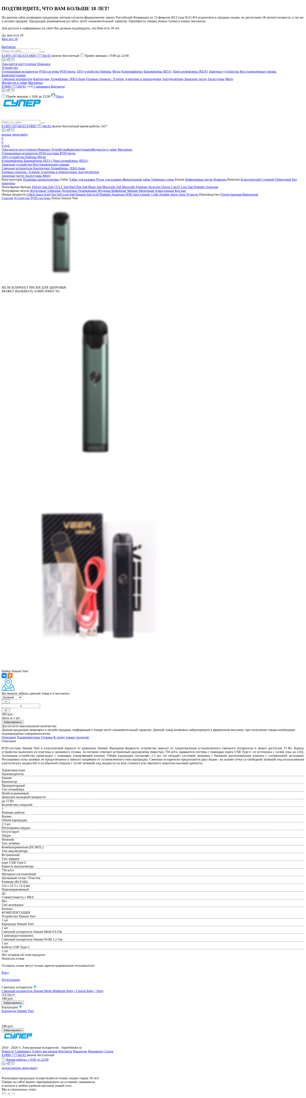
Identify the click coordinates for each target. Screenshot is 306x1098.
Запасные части (195, 79)
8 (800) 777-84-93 (39, 55)
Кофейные (119, 190)
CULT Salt (61, 187)
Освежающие (88, 190)
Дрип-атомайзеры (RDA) (190, 71)
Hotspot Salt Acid (87, 194)
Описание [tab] (9, 737)
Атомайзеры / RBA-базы (67, 79)
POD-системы (49, 71)
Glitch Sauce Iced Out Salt (44, 194)
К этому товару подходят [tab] (71, 737)
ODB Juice (132, 194)
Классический (251, 179)
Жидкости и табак (14, 82)
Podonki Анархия (206, 187)
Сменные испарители (17, 79)
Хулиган (192, 194)
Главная (7, 198)
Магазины (35, 82)
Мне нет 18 (10, 39)
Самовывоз (42, 86)
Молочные (147, 190)
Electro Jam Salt (43, 187)
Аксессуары (215, 79)
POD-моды (68, 71)
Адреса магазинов (44, 1051)
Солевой (268, 179)
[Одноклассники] (9, 675)
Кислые (180, 190)
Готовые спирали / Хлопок (105, 79)
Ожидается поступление (19, 64)
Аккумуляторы (172, 79)
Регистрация (11, 979)
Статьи (108, 1051)
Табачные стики (163, 179)
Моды (116, 71)
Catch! (176, 187)
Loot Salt (187, 187)
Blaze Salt (95, 187)
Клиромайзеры (132, 71)
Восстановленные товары (258, 71)
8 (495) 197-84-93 (14, 55)
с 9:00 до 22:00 (27, 1059)
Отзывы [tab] (47, 737)
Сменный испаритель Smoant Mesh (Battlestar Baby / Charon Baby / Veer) (52, 991)
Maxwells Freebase (135, 187)
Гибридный (283, 179)
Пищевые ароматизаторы (41, 179)
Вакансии (80, 1051)
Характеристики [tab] (28, 737)
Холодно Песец (159, 187)
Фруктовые (38, 190)
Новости (8, 1051)
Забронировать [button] (12, 722)
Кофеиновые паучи (199, 179)
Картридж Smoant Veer (18, 1011)
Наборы (105, 71)
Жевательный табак (136, 179)
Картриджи (41, 79)
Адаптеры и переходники (143, 79)
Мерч (229, 79)
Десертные (70, 190)
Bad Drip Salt (78, 187)
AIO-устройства (87, 71)
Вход (5, 972)
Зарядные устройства (224, 71)
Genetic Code (149, 194)
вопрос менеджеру (15, 134)
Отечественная (231, 194)
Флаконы (220, 179)
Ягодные (104, 190)
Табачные (54, 190)
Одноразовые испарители (20, 71)
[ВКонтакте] (4, 675)
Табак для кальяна (82, 179)
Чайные (133, 190)
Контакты (9, 46)
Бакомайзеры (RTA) (158, 71)
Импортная (250, 194)
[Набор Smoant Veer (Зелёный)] (61, 283)
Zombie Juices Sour (172, 194)
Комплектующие (14, 75)
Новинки (43, 64)
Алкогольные (165, 190)
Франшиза (95, 1051)
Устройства (10, 67)
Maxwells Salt (112, 187)
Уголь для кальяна (109, 179)
